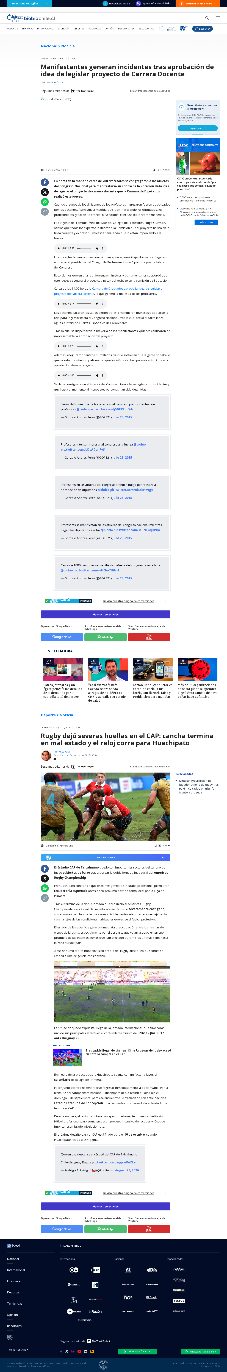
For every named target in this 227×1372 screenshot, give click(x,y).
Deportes (79, 28)
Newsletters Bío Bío (119, 3)
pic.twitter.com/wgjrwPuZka (114, 1162)
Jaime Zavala (62, 751)
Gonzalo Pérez (54, 82)
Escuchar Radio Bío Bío (199, 3)
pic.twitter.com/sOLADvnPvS (83, 449)
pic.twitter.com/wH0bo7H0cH (96, 570)
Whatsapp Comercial (139, 1351)
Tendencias (94, 28)
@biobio (83, 409)
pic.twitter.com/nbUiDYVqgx (132, 490)
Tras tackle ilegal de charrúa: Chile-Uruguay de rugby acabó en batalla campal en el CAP (128, 1052)
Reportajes (14, 1326)
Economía (63, 28)
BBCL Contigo (146, 28)
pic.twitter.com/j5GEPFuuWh (111, 409)
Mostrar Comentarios (106, 614)
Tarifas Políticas (16, 1349)
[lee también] (68, 1057)
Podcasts (12, 28)
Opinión (109, 28)
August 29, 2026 (127, 1170)
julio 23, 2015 (122, 417)
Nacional (27, 28)
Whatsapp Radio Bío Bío (203, 1351)
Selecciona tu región (25, 3)
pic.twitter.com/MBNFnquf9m (137, 530)
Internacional (45, 28)
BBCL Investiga (126, 28)
